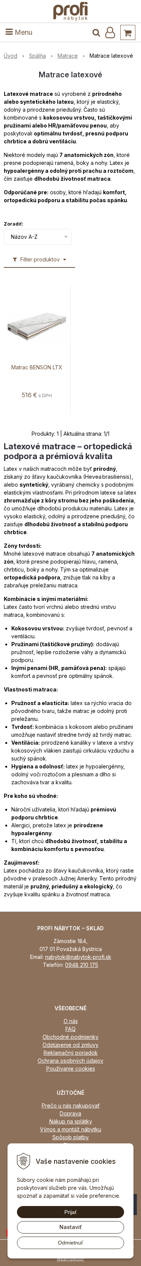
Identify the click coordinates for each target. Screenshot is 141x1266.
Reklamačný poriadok (71, 1052)
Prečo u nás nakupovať (71, 1105)
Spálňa (37, 55)
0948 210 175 (81, 965)
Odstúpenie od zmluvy (70, 1045)
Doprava (70, 1113)
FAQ (70, 1029)
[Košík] (127, 32)
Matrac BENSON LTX (36, 367)
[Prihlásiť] (110, 32)
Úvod (10, 55)
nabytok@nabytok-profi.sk (78, 957)
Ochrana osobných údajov (70, 1060)
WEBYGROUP (70, 1258)
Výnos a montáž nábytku (70, 1129)
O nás (71, 1021)
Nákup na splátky (70, 1121)
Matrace (68, 55)
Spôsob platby (70, 1137)
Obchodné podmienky (70, 1037)
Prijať (70, 1212)
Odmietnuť (70, 1243)
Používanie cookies (70, 1068)
